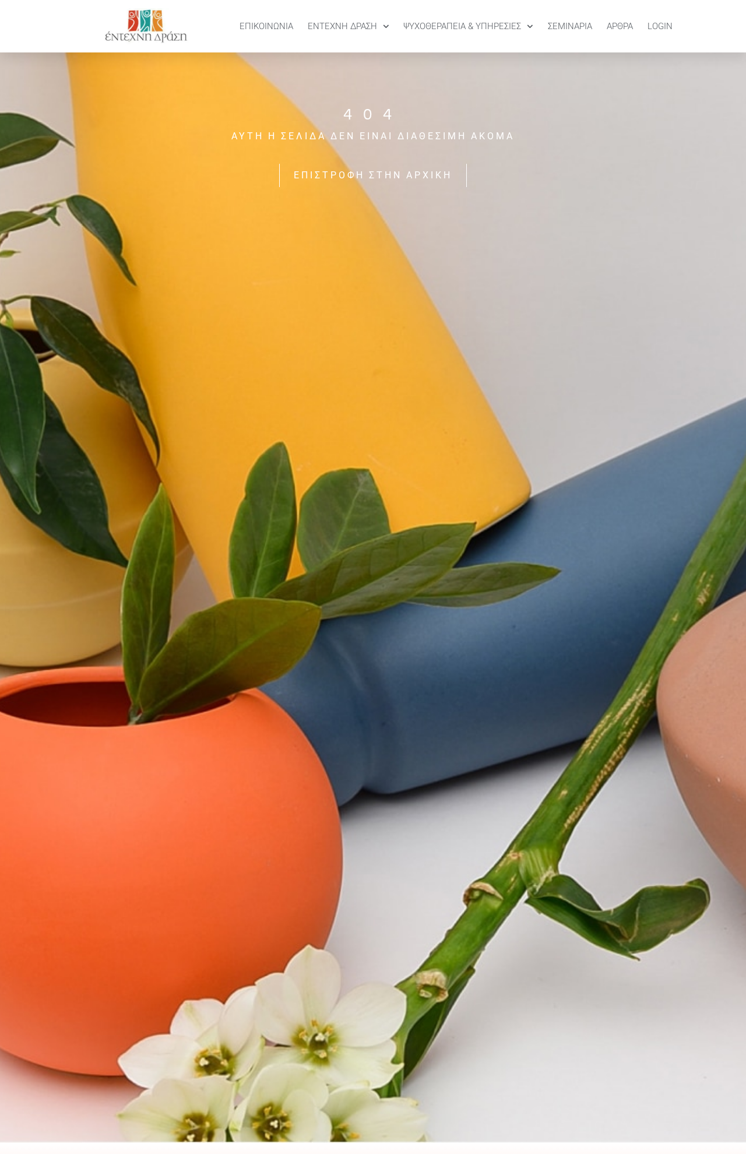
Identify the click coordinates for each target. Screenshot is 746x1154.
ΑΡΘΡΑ (620, 26)
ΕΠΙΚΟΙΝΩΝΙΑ (266, 26)
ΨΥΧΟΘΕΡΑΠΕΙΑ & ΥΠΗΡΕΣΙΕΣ (462, 26)
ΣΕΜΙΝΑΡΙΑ (570, 26)
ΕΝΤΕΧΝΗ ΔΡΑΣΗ (342, 26)
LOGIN (660, 26)
